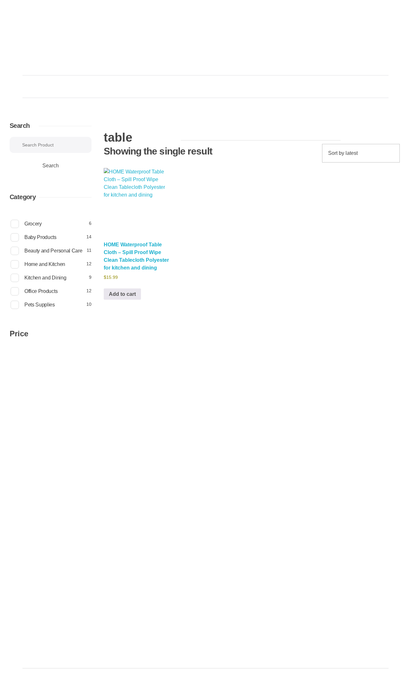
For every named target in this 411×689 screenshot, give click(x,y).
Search (20, 125)
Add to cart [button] (122, 294)
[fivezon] (48, 50)
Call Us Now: (339, 33)
